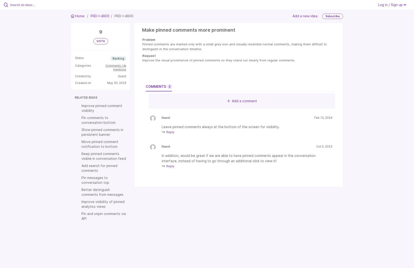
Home (80, 16)
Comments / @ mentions (115, 67)
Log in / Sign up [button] (391, 5)
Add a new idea (305, 16)
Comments (158, 86)
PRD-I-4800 (100, 16)
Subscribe (332, 16)
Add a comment (244, 101)
